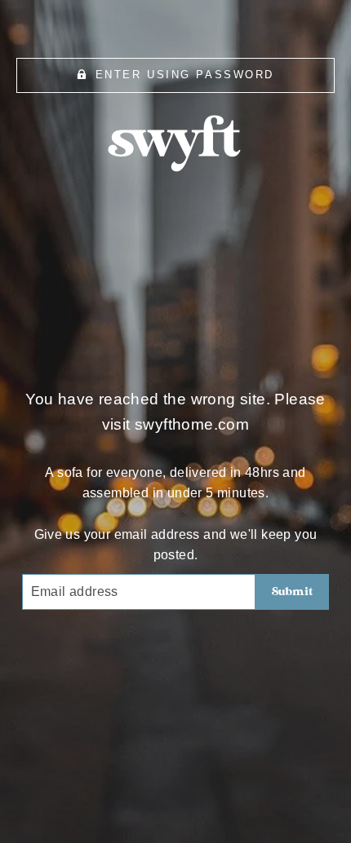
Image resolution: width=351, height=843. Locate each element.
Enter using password (185, 74)
